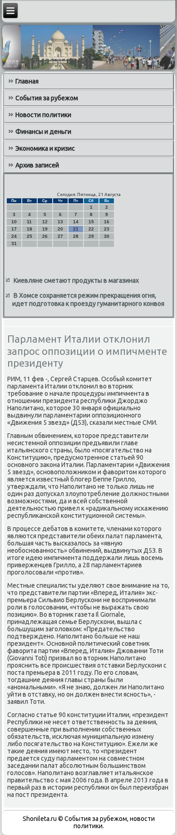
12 (45, 221)
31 (14, 243)
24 (14, 236)
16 (106, 221)
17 (14, 228)
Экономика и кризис (45, 148)
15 (91, 221)
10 (14, 221)
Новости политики (43, 114)
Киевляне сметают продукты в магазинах (76, 280)
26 (45, 236)
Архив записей (37, 165)
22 (91, 228)
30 (106, 236)
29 (91, 236)
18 (29, 228)
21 (76, 228)
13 (60, 221)
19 (45, 228)
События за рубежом (46, 98)
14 (76, 221)
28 (76, 236)
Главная (27, 81)
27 (60, 236)
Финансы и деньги (43, 131)
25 (29, 236)
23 (106, 228)
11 (29, 221)
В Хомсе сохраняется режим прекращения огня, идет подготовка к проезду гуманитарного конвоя (88, 299)
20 (60, 228)
